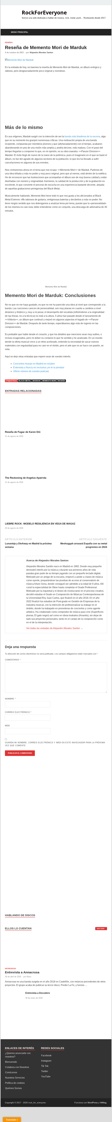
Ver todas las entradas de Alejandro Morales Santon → (54, 628)
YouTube (45, 1076)
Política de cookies (15, 1083)
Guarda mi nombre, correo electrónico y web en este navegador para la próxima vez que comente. (55, 744)
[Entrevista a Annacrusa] (30, 950)
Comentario (13, 660)
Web (7, 726)
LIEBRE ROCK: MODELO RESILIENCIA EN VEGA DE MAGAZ (40, 523)
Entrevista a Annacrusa (22, 972)
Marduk (37, 381)
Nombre (10, 699)
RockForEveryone (44, 12)
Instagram (46, 1061)
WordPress (93, 1102)
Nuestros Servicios (15, 1077)
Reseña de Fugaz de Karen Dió (22, 432)
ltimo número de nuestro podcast (32, 371)
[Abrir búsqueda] (104, 32)
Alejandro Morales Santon (41, 52)
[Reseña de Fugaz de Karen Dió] (30, 413)
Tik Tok (44, 1066)
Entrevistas (10, 968)
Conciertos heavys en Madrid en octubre (34, 363)
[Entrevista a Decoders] (14, 993)
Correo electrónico (18, 712)
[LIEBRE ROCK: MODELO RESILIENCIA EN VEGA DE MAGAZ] (30, 505)
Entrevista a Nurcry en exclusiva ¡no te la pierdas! (38, 367)
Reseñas (9, 42)
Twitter (44, 1071)
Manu (29, 977)
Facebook (46, 1055)
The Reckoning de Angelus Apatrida (25, 477)
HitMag (103, 1102)
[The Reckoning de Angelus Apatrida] (30, 459)
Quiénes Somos (13, 1088)
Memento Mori (49, 381)
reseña (61, 381)
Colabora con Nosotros (17, 1067)
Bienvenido (11, 1062)
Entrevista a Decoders (37, 993)
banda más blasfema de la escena (82, 136)
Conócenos (11, 1072)
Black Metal (25, 381)
